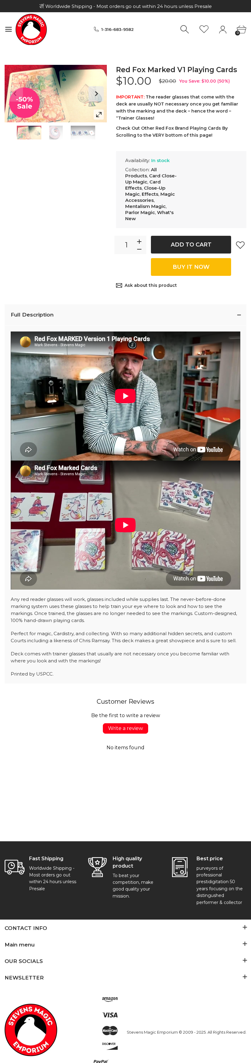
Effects (150, 194)
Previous (15, 94)
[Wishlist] (204, 29)
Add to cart (191, 244)
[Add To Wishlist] (240, 245)
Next (96, 94)
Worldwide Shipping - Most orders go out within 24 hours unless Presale (128, 6)
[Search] (185, 29)
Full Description (32, 315)
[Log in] (222, 29)
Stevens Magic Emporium (152, 1032)
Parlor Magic (140, 212)
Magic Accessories (150, 197)
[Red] (29, 132)
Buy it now (191, 267)
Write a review (125, 728)
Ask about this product (151, 285)
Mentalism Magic (145, 206)
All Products (141, 173)
